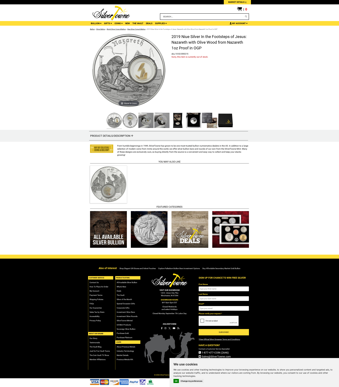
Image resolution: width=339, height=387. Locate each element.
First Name (203, 284)
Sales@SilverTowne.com (216, 356)
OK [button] (176, 381)
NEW (127, 23)
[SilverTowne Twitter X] (170, 328)
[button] (242, 9)
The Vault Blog (95, 347)
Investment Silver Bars (126, 312)
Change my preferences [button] (191, 381)
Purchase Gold (123, 333)
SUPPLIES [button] (160, 23)
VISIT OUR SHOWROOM (170, 290)
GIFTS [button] (107, 23)
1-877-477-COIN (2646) (215, 352)
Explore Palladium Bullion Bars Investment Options (179, 268)
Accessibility (95, 316)
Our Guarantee (96, 308)
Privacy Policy (95, 321)
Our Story (93, 338)
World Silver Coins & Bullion (116, 29)
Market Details (122, 355)
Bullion (92, 29)
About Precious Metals (126, 347)
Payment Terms (96, 295)
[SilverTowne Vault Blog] (178, 328)
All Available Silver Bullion (127, 282)
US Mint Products (124, 325)
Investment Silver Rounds (127, 316)
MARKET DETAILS (236, 2)
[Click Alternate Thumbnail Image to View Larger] (114, 121)
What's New (121, 287)
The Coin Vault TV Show (99, 355)
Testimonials (95, 342)
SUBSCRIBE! (224, 332)
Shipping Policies (96, 299)
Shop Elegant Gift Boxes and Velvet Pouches (137, 268)
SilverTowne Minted (125, 321)
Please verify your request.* (210, 313)
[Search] (246, 16)
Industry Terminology (125, 351)
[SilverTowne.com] (122, 13)
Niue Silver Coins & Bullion (136, 29)
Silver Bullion (100, 29)
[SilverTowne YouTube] (174, 328)
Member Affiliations (98, 359)
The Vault (120, 295)
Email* (201, 304)
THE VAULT (137, 23)
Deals (119, 291)
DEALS (149, 23)
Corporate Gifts (123, 308)
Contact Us (94, 282)
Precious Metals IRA (125, 359)
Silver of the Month (124, 299)
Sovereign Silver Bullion (126, 329)
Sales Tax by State (97, 312)
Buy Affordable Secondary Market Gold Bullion (221, 268)
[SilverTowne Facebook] (161, 328)
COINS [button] (118, 23)
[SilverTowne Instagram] (165, 328)
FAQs (92, 304)
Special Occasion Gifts (126, 304)
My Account (94, 291)
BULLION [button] (95, 23)
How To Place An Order (99, 287)
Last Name (203, 294)
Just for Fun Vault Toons (100, 351)
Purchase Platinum (124, 337)
